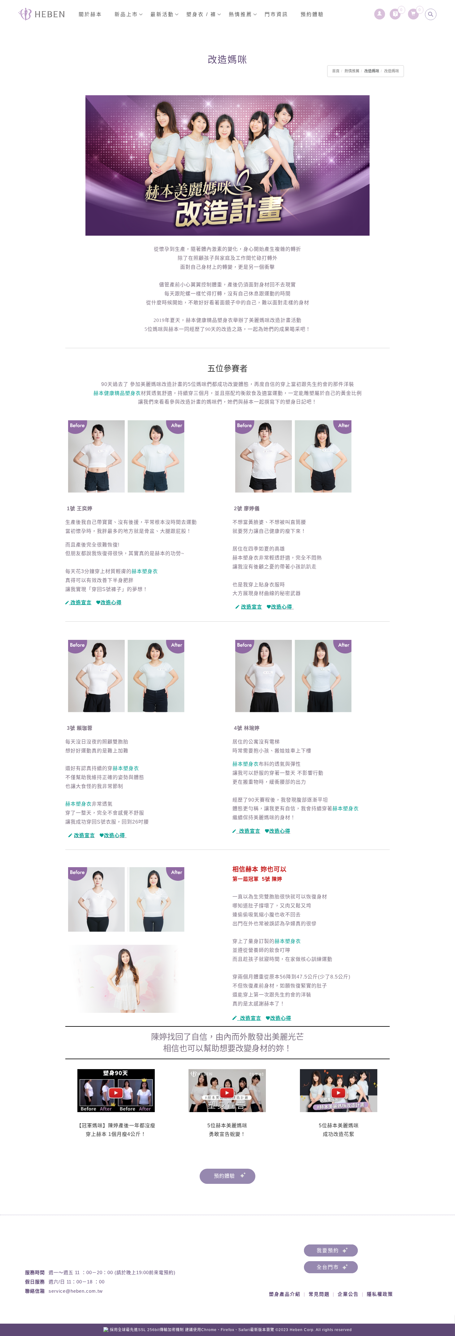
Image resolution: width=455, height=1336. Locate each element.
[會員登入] (380, 12)
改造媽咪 (391, 71)
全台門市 (328, 1267)
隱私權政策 (380, 1294)
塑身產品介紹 (285, 1294)
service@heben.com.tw (76, 1291)
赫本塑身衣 (145, 571)
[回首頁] (41, 14)
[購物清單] (413, 12)
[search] (431, 14)
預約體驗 (312, 14)
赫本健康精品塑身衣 (117, 393)
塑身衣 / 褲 (201, 14)
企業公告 (348, 1294)
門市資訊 (276, 14)
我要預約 (328, 1250)
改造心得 (111, 602)
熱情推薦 (351, 71)
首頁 (336, 71)
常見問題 (319, 1294)
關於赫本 (90, 14)
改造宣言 (84, 835)
